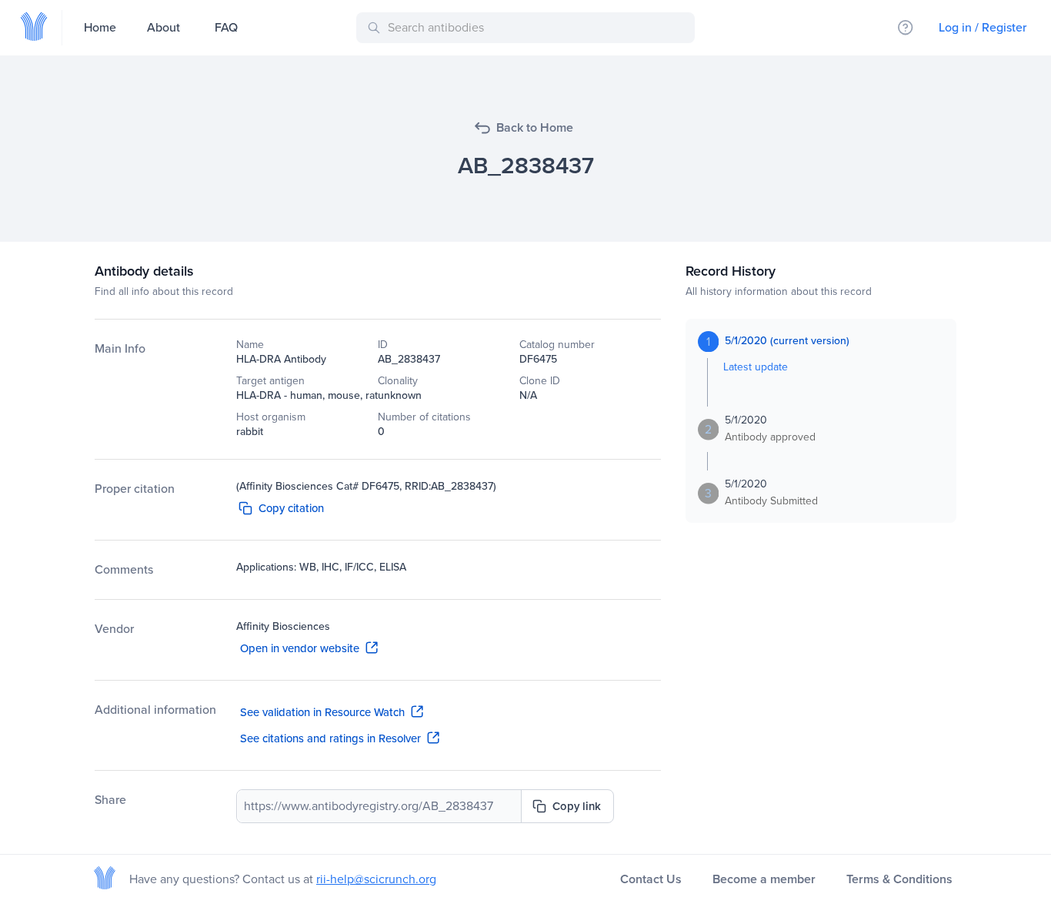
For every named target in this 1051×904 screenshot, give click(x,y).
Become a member (764, 879)
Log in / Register (982, 27)
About (163, 27)
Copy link (576, 806)
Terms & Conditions (899, 879)
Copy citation (291, 508)
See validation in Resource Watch (322, 712)
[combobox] (528, 27)
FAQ (226, 27)
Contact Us (651, 879)
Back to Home (534, 127)
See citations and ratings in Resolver (330, 738)
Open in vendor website (299, 648)
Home (100, 27)
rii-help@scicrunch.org (376, 879)
